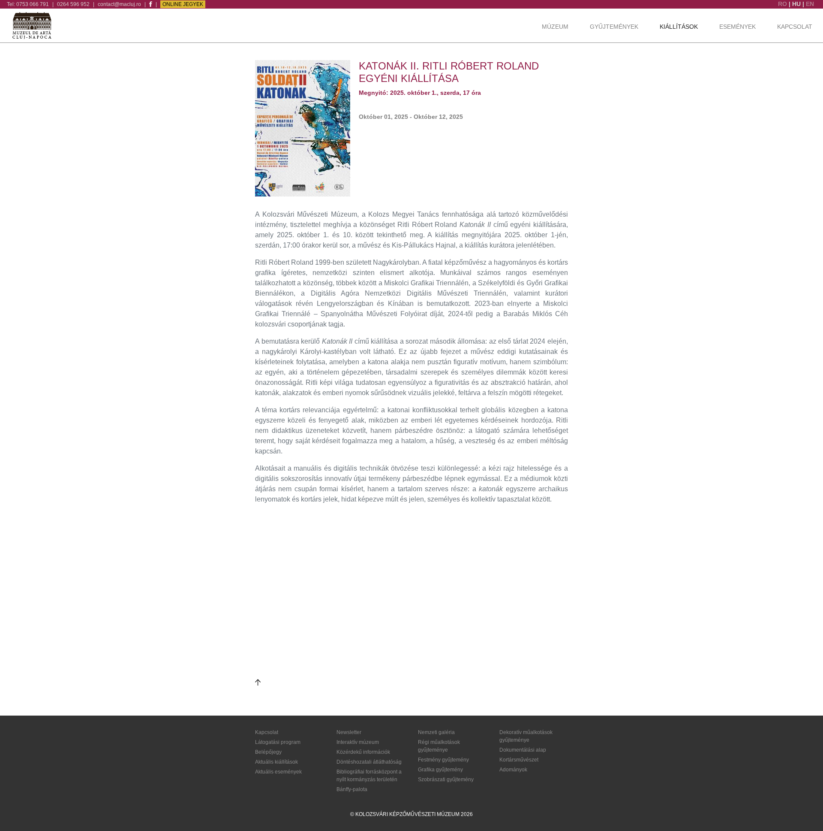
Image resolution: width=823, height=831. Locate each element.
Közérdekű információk (363, 752)
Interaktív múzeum (357, 742)
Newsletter (348, 732)
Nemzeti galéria (436, 732)
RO (783, 3)
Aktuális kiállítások (276, 762)
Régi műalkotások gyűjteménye (439, 746)
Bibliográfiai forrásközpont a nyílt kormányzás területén (369, 776)
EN (810, 3)
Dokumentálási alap (522, 750)
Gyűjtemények (614, 26)
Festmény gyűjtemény (443, 760)
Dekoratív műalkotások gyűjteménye (526, 736)
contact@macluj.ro (119, 4)
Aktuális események (278, 772)
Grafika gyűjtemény (440, 770)
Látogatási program (277, 742)
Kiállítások (679, 26)
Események (737, 26)
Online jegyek (182, 4)
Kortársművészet (518, 760)
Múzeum (555, 26)
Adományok (513, 770)
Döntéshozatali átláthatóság (369, 762)
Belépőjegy (268, 752)
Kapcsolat (794, 26)
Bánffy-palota (351, 789)
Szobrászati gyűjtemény (446, 780)
